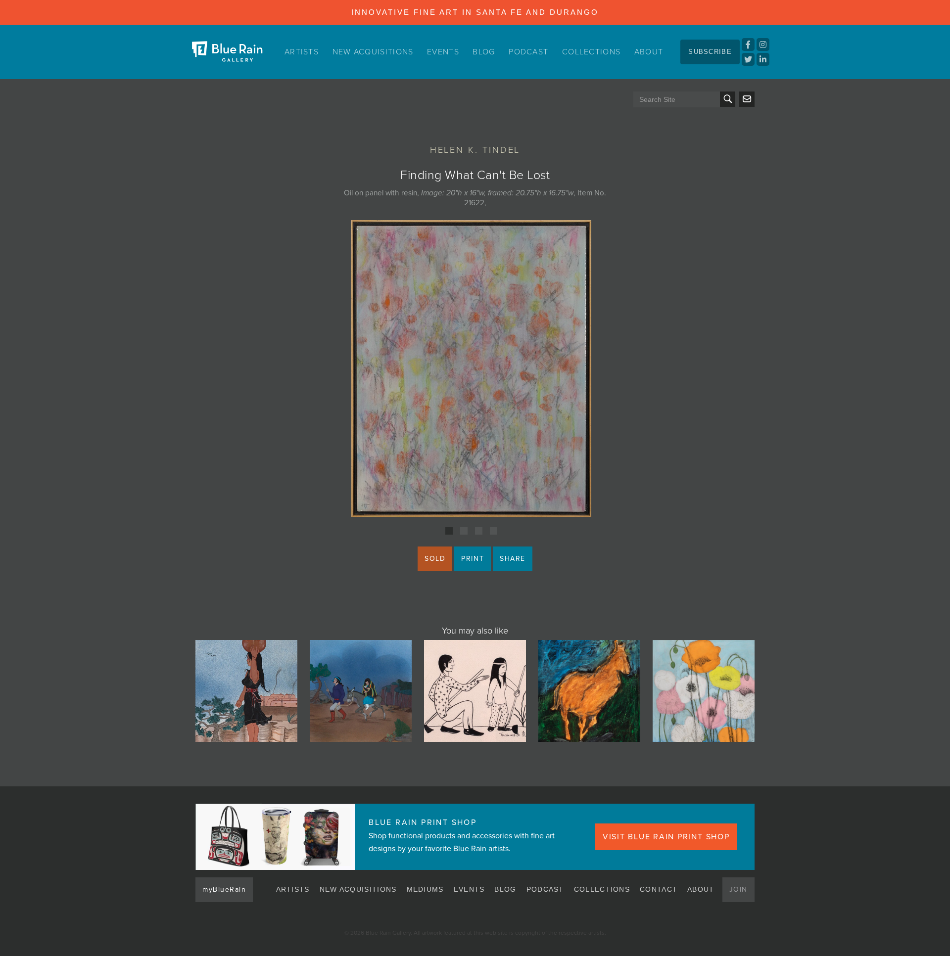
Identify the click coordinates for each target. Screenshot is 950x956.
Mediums (425, 889)
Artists (302, 52)
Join (738, 889)
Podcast (528, 52)
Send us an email (747, 99)
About (649, 52)
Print (472, 558)
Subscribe (710, 51)
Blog (484, 52)
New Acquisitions (373, 52)
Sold (435, 558)
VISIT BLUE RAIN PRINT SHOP (666, 837)
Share (512, 558)
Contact (658, 889)
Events (443, 52)
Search (727, 99)
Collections (591, 52)
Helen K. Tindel (475, 149)
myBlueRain (224, 889)
